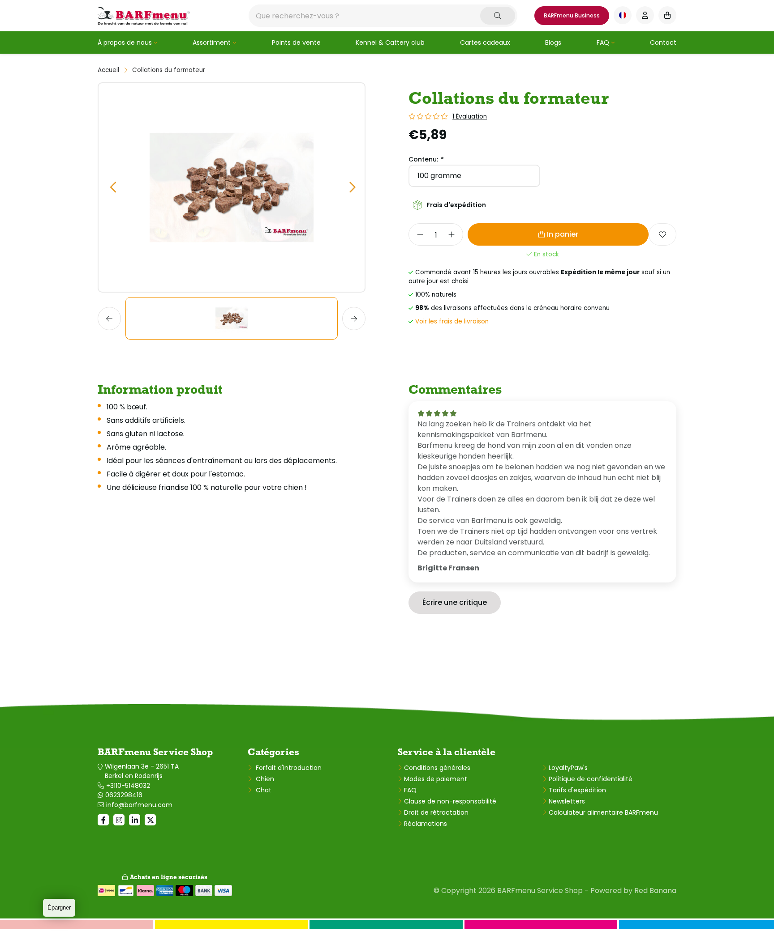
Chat (262, 790)
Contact (663, 42)
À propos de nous (125, 42)
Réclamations (425, 823)
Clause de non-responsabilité (450, 801)
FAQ (603, 42)
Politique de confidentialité (590, 778)
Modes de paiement (435, 778)
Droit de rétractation (436, 812)
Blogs (553, 42)
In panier (562, 234)
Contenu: (425, 159)
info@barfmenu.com (139, 804)
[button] (113, 187)
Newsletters (567, 801)
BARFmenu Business (572, 15)
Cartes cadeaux (485, 42)
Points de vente (296, 42)
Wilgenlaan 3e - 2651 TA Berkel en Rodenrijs (142, 771)
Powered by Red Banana (633, 890)
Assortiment (212, 42)
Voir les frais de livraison (452, 321)
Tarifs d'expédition (577, 790)
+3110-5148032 (128, 785)
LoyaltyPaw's (568, 767)
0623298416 (123, 795)
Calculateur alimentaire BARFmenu (603, 812)
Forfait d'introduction (288, 767)
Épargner (59, 907)
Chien (264, 778)
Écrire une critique (454, 602)
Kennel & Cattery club (390, 42)
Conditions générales (437, 767)
